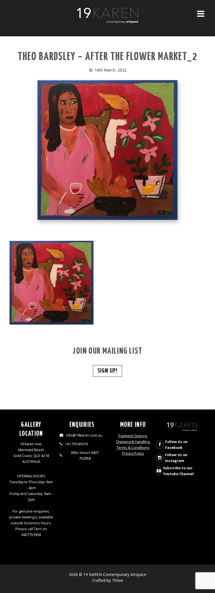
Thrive (117, 580)
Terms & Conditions (132, 447)
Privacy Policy (133, 453)
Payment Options (132, 436)
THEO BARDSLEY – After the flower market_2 (107, 57)
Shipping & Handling (133, 441)
